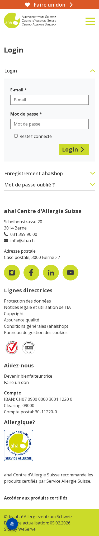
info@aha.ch (22, 240)
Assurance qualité (21, 320)
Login (70, 149)
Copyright (14, 313)
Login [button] (10, 70)
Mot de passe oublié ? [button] (29, 184)
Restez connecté (36, 136)
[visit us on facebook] (31, 272)
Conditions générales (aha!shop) (36, 326)
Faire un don (16, 382)
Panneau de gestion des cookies (36, 332)
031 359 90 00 (23, 234)
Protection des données (27, 301)
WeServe (27, 529)
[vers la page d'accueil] (34, 20)
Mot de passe (24, 114)
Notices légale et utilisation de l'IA (37, 307)
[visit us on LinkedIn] (51, 272)
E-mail (16, 90)
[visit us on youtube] (70, 272)
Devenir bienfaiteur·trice (28, 376)
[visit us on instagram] (12, 272)
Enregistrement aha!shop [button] (33, 173)
